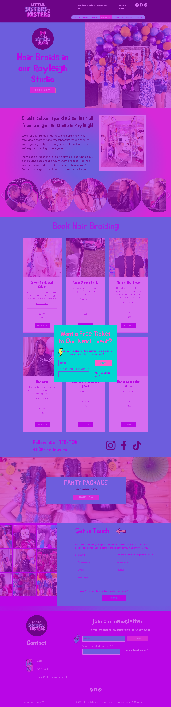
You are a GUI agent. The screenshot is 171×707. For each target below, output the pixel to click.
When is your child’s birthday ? (73, 369)
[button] (113, 329)
